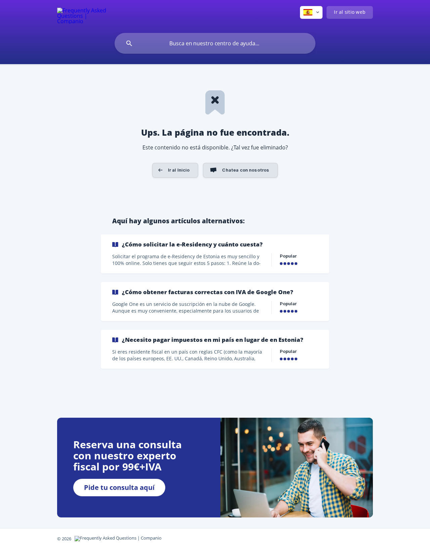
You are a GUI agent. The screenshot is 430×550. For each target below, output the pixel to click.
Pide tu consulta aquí (119, 487)
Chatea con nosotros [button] (245, 170)
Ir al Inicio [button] (179, 170)
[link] (215, 253)
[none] (82, 15)
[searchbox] (215, 43)
